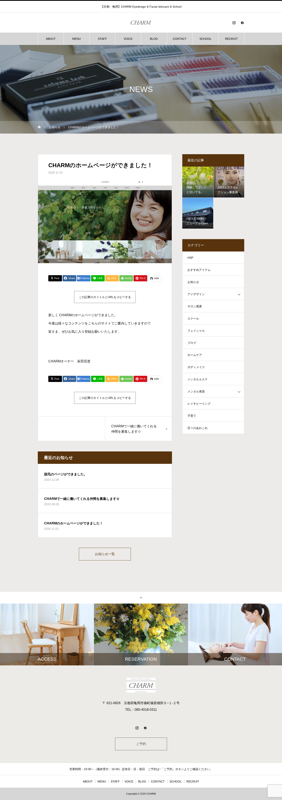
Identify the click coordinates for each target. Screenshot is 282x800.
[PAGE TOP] (141, 597)
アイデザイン (196, 294)
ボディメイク (196, 367)
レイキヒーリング (199, 403)
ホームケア (194, 355)
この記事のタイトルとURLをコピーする (105, 297)
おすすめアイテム (199, 269)
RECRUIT (231, 38)
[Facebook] (242, 23)
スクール (193, 318)
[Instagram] (234, 23)
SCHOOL (205, 38)
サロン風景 (194, 306)
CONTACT (180, 38)
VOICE (128, 38)
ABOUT (51, 38)
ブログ (191, 342)
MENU (76, 38)
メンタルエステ (197, 379)
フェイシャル (196, 330)
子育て (191, 415)
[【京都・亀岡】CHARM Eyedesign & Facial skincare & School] (141, 22)
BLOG (154, 38)
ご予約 (141, 744)
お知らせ (193, 282)
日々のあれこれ (197, 428)
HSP (190, 257)
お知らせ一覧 (105, 554)
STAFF (102, 38)
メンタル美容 (196, 391)
